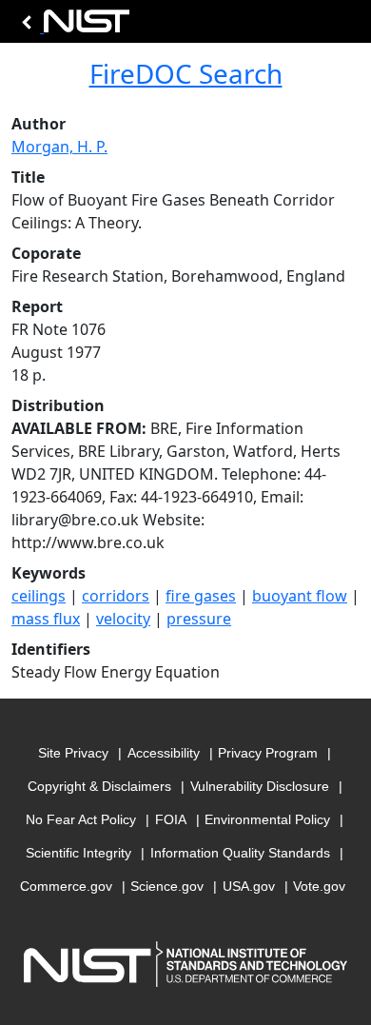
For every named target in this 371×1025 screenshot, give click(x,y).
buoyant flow (299, 595)
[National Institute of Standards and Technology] (72, 26)
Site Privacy (73, 752)
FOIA (170, 819)
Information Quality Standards (240, 852)
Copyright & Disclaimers (99, 786)
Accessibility (163, 752)
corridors (115, 595)
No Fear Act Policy (81, 819)
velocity (123, 618)
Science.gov (167, 886)
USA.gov (249, 886)
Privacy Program (268, 752)
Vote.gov (319, 886)
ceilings (38, 595)
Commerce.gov (66, 886)
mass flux (45, 618)
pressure (198, 618)
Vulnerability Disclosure (259, 786)
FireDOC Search (186, 73)
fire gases (201, 595)
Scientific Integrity (78, 852)
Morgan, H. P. (59, 146)
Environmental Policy (267, 819)
